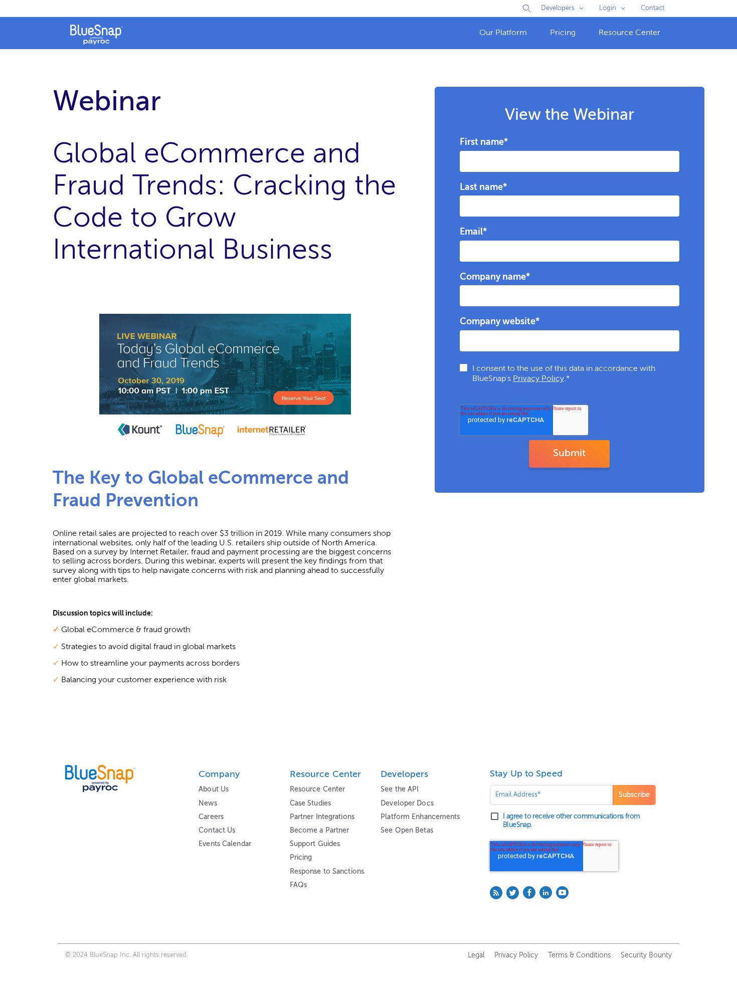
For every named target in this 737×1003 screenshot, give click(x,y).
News (208, 803)
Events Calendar (225, 844)
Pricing (563, 33)
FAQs (298, 885)
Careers (211, 817)
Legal (476, 955)
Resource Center (629, 33)
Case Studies (310, 803)
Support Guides (315, 844)
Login (607, 8)
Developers (558, 8)
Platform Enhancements (420, 817)
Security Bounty (646, 955)
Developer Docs (407, 803)
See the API (400, 789)
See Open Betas (407, 830)
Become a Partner (319, 830)
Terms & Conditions (579, 955)
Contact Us (217, 830)
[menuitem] (503, 33)
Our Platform (503, 33)
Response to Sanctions (327, 871)
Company (219, 774)
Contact (652, 8)
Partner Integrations (322, 817)
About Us (214, 789)
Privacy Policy (538, 379)
